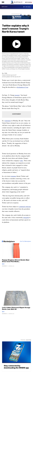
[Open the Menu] (2, 2)
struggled (26, 217)
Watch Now (28, 2)
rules (21, 161)
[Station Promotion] (16, 18)
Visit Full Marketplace (25, 241)
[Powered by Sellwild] (28, 340)
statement (8, 121)
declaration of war (22, 87)
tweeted (17, 95)
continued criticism (25, 206)
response (13, 176)
